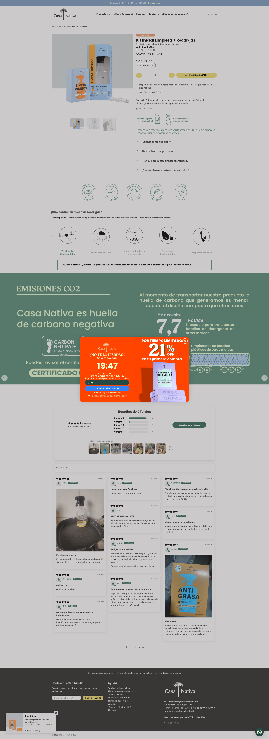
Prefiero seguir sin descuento (107, 393)
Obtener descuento (107, 388)
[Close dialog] (185, 341)
